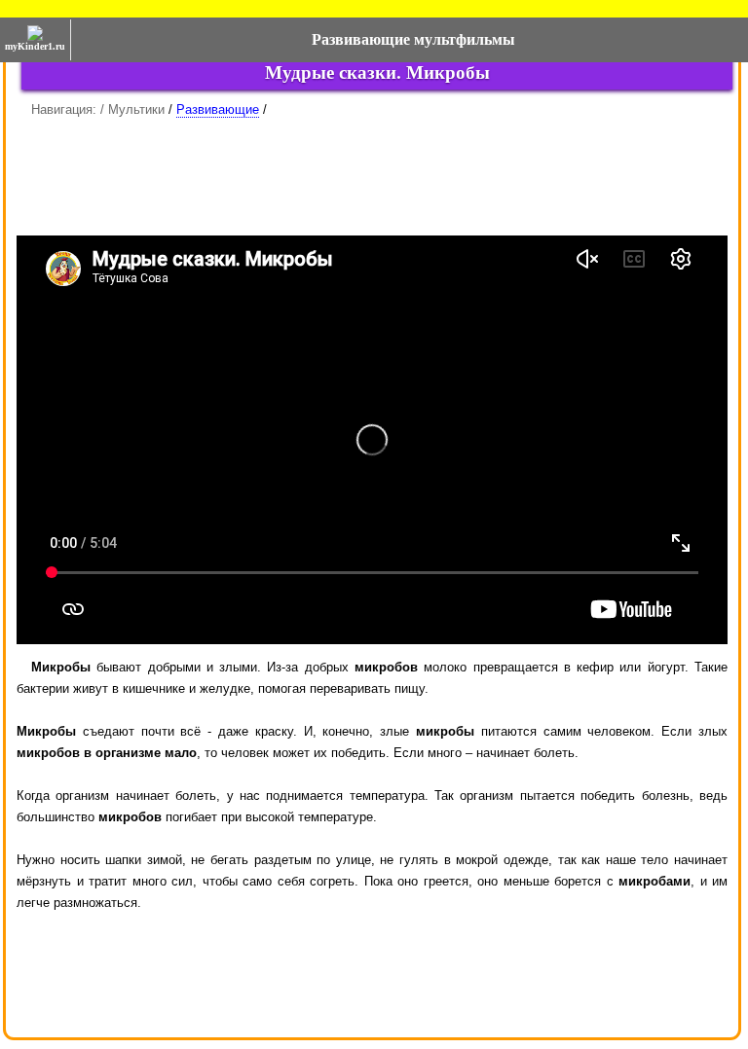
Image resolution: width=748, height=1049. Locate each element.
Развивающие (217, 109)
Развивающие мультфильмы (413, 39)
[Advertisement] (372, 169)
